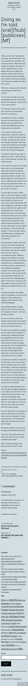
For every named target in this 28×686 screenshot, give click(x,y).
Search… (4, 653)
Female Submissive (11, 476)
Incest (13, 623)
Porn (7, 636)
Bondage (5, 603)
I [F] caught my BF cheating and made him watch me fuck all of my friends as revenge (13, 584)
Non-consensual (19, 633)
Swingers (5, 649)
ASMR (7, 600)
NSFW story (14, 3)
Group (22, 616)
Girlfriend (13, 616)
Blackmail (21, 600)
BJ (16, 600)
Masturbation (18, 629)
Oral (18, 476)
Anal (3, 600)
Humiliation (17, 620)
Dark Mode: (21, 684)
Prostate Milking (11, 639)
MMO (11, 633)
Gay (7, 616)
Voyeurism (14, 649)
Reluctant (5, 642)
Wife (21, 476)
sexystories (13, 474)
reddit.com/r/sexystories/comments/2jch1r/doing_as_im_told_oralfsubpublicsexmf (14, 455)
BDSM (12, 600)
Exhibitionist (19, 606)
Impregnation (6, 623)
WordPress (17, 679)
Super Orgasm (17, 645)
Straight (10, 645)
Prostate (13, 636)
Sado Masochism (14, 642)
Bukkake (12, 603)
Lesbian (11, 626)
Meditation (4, 633)
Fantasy (5, 609)
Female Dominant (16, 610)
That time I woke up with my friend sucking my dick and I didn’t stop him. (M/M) (13, 571)
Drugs (10, 606)
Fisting (19, 613)
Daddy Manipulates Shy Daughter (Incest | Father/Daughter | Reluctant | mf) (13, 564)
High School (6, 620)
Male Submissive (6, 630)
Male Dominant (21, 626)
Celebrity (18, 603)
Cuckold (4, 606)
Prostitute (18, 639)
